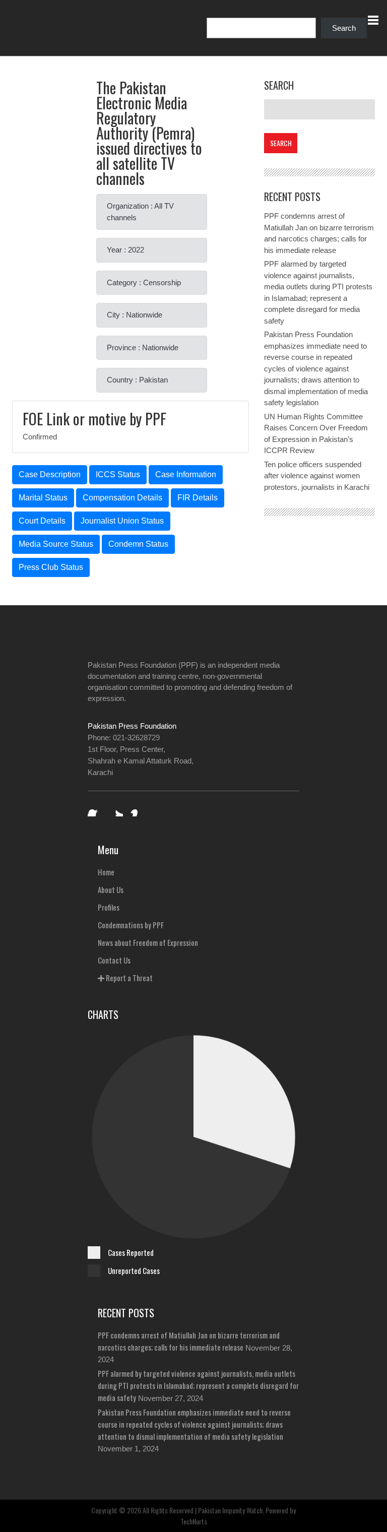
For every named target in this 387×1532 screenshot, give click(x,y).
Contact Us (114, 960)
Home (106, 871)
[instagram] (137, 809)
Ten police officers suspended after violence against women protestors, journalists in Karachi (316, 475)
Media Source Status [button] (56, 544)
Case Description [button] (50, 474)
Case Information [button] (185, 474)
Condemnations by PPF (131, 924)
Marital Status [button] (43, 497)
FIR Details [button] (197, 497)
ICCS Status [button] (118, 474)
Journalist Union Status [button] (122, 521)
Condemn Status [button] (138, 544)
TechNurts (193, 1521)
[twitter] (116, 809)
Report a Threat (128, 977)
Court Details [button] (42, 521)
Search (344, 28)
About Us (110, 889)
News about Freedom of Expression (148, 942)
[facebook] (95, 809)
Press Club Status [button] (51, 567)
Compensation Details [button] (122, 497)
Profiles (108, 907)
